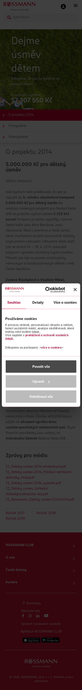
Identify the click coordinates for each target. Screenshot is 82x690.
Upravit (38, 381)
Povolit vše (41, 366)
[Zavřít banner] (75, 289)
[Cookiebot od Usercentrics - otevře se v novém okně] (48, 290)
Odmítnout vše (41, 396)
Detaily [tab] (38, 302)
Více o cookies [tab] (65, 302)
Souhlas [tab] (13, 302)
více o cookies (51, 347)
